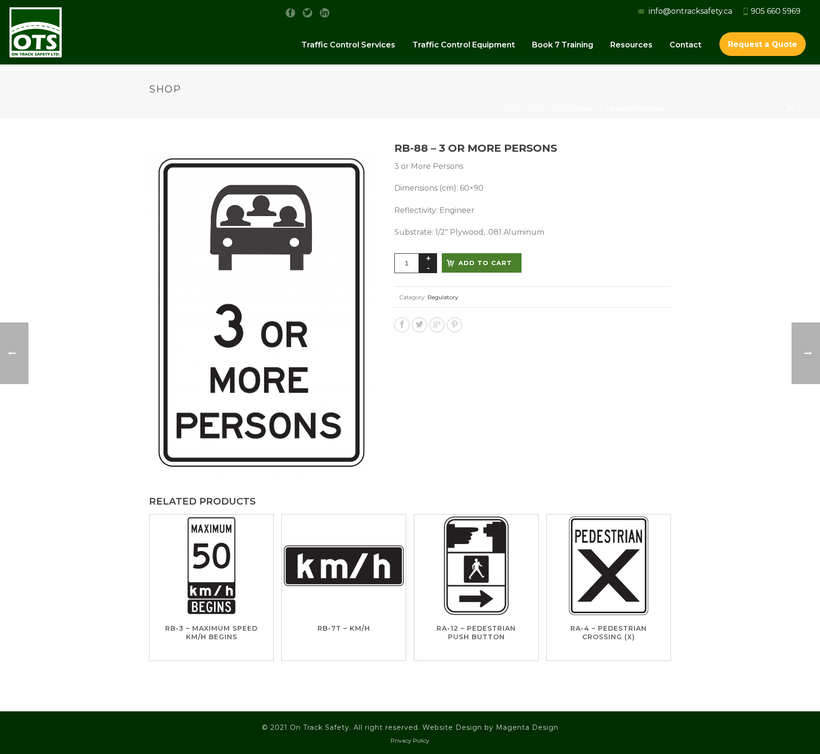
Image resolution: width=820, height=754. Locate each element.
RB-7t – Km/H (343, 628)
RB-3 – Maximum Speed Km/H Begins (211, 632)
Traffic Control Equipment (463, 44)
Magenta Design (527, 727)
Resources (631, 44)
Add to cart (485, 263)
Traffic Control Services (348, 44)
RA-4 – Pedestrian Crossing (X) (608, 632)
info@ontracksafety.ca (689, 11)
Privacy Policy (410, 740)
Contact (685, 44)
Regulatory (443, 297)
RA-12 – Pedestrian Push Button (476, 632)
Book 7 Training (562, 44)
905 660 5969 (776, 11)
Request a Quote (762, 44)
